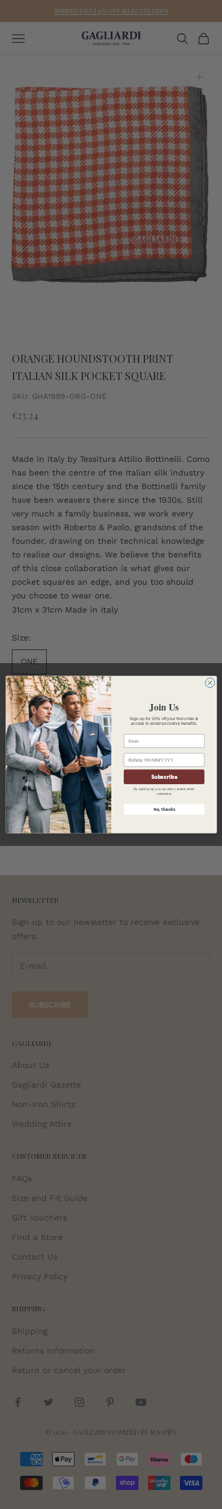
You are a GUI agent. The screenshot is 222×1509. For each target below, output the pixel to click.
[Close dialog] (209, 682)
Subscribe (164, 777)
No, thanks (164, 809)
